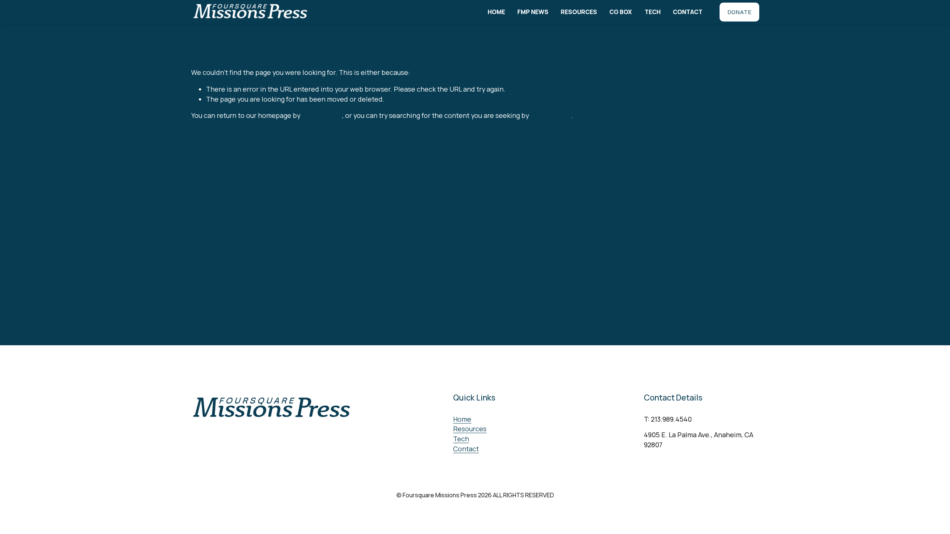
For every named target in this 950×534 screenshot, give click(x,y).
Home (496, 12)
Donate (739, 12)
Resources (579, 12)
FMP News (532, 12)
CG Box (620, 12)
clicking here (322, 115)
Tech (653, 12)
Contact (687, 12)
